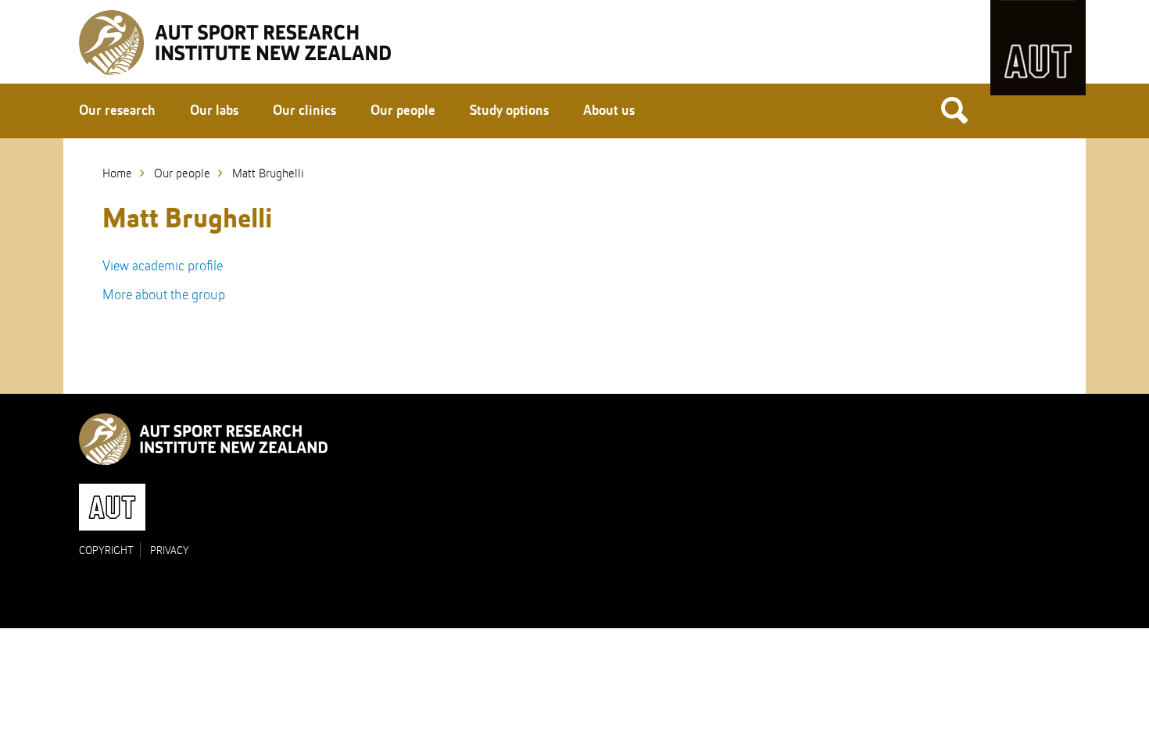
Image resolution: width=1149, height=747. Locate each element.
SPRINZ (235, 42)
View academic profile (162, 266)
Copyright (106, 550)
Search (954, 109)
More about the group (163, 295)
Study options (509, 111)
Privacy (169, 550)
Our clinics (304, 111)
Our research (117, 111)
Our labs (214, 111)
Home (117, 174)
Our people (402, 111)
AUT (1038, 47)
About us (609, 111)
